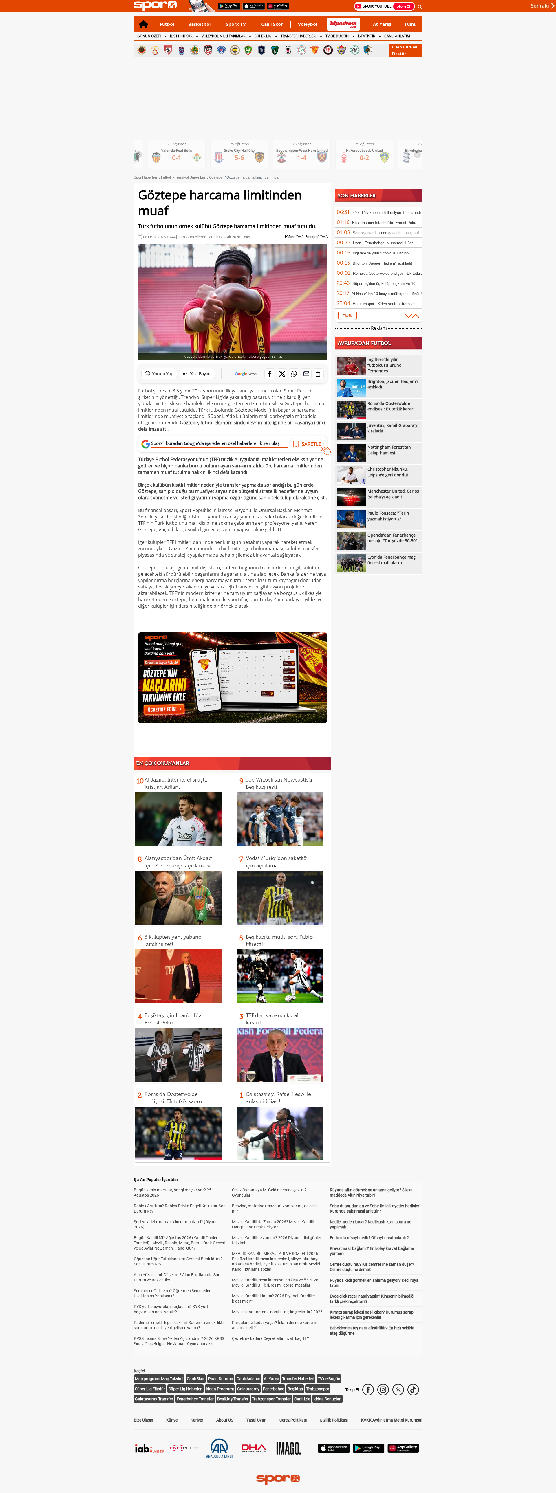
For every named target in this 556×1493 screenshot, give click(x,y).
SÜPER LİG (263, 36)
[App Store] (334, 1451)
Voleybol (307, 24)
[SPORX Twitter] (398, 1389)
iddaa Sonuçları (327, 1399)
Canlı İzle (302, 1399)
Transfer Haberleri (298, 1378)
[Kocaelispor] (275, 50)
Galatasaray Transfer (154, 1399)
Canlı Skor (272, 24)
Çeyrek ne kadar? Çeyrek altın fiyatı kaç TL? (270, 1338)
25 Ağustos (162, 143)
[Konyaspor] (355, 50)
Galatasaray (248, 1388)
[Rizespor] (301, 50)
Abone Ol (403, 6)
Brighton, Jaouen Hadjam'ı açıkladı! (382, 263)
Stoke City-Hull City (413, 150)
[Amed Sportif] (248, 50)
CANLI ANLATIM (397, 36)
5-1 (225, 155)
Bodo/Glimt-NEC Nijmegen (287, 150)
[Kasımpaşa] (221, 50)
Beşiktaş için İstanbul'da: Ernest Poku (384, 223)
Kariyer (197, 1420)
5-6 (413, 157)
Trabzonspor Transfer (271, 1399)
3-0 (288, 157)
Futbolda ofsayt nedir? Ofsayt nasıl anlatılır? (369, 1237)
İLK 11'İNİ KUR (181, 36)
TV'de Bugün (329, 1378)
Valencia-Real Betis (350, 150)
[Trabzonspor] (181, 50)
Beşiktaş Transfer (232, 1399)
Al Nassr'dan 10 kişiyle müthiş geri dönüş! (387, 293)
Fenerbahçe (273, 1388)
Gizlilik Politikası (334, 1420)
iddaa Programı (220, 1388)
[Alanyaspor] (195, 50)
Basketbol (199, 24)
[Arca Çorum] (328, 50)
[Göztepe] (315, 50)
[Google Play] (369, 1451)
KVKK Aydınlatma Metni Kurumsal (391, 1420)
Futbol (167, 24)
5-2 (163, 155)
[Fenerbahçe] (235, 50)
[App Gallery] (403, 1451)
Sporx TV (236, 24)
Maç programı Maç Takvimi (159, 1378)
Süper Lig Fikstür (150, 1388)
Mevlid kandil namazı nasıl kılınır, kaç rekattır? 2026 (277, 1311)
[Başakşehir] (261, 50)
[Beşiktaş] (288, 50)
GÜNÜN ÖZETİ (149, 36)
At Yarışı (382, 24)
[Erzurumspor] (368, 50)
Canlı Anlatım (248, 1378)
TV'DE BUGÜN (337, 36)
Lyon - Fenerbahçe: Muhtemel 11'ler (383, 243)
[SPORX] (278, 1480)
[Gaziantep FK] (208, 50)
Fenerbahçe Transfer (195, 1399)
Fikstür (399, 53)
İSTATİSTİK (366, 36)
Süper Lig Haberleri (185, 1388)
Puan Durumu (405, 46)
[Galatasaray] (155, 50)
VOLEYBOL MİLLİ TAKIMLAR (223, 36)
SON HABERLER (357, 195)
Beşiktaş (295, 1388)
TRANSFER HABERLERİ (298, 36)
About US (224, 1420)
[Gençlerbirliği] (142, 50)
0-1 (350, 157)
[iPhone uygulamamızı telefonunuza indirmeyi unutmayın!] (252, 9)
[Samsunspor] (168, 50)
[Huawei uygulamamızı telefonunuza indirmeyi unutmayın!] (276, 9)
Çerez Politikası (293, 1420)
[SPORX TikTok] (413, 1389)
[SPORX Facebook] (368, 1389)
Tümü (410, 24)
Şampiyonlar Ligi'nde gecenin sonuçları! (386, 233)
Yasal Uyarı (256, 1420)
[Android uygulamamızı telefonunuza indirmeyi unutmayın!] (227, 9)
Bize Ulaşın (143, 1420)
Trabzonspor (317, 1388)
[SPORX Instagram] (383, 1389)
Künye (172, 1420)
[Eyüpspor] (341, 50)
